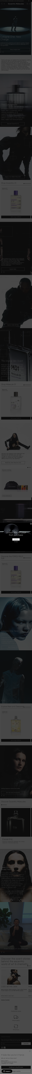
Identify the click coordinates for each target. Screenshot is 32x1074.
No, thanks (16, 541)
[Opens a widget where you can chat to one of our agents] (7, 1071)
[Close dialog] (31, 523)
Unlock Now (16, 539)
